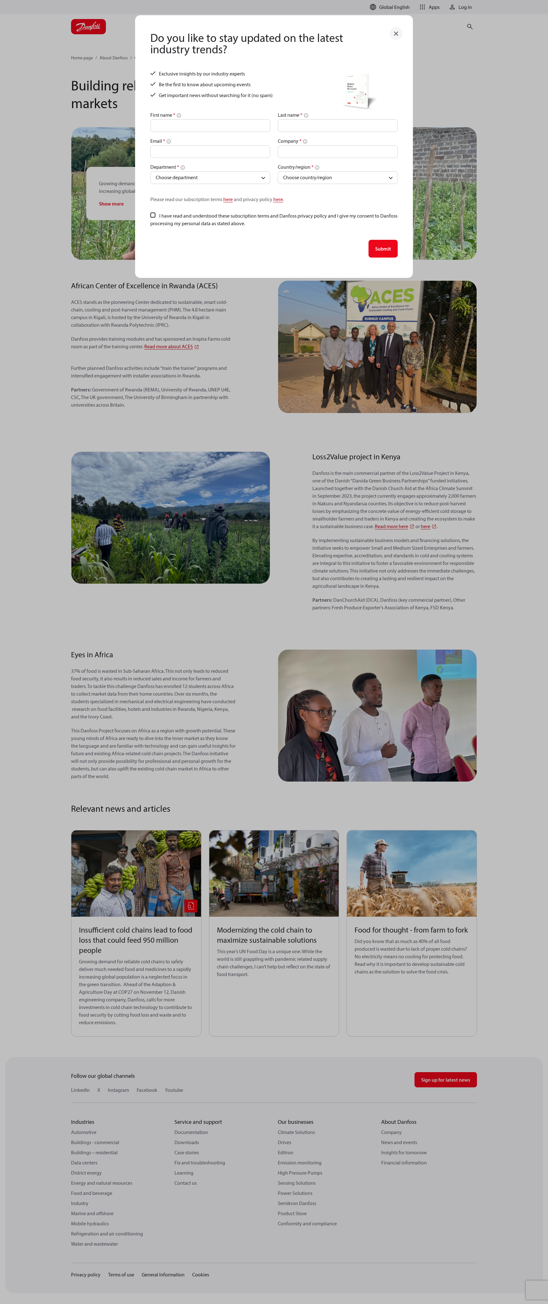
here (228, 199)
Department (164, 167)
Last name (290, 115)
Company (290, 141)
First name (162, 115)
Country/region (296, 167)
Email (157, 141)
